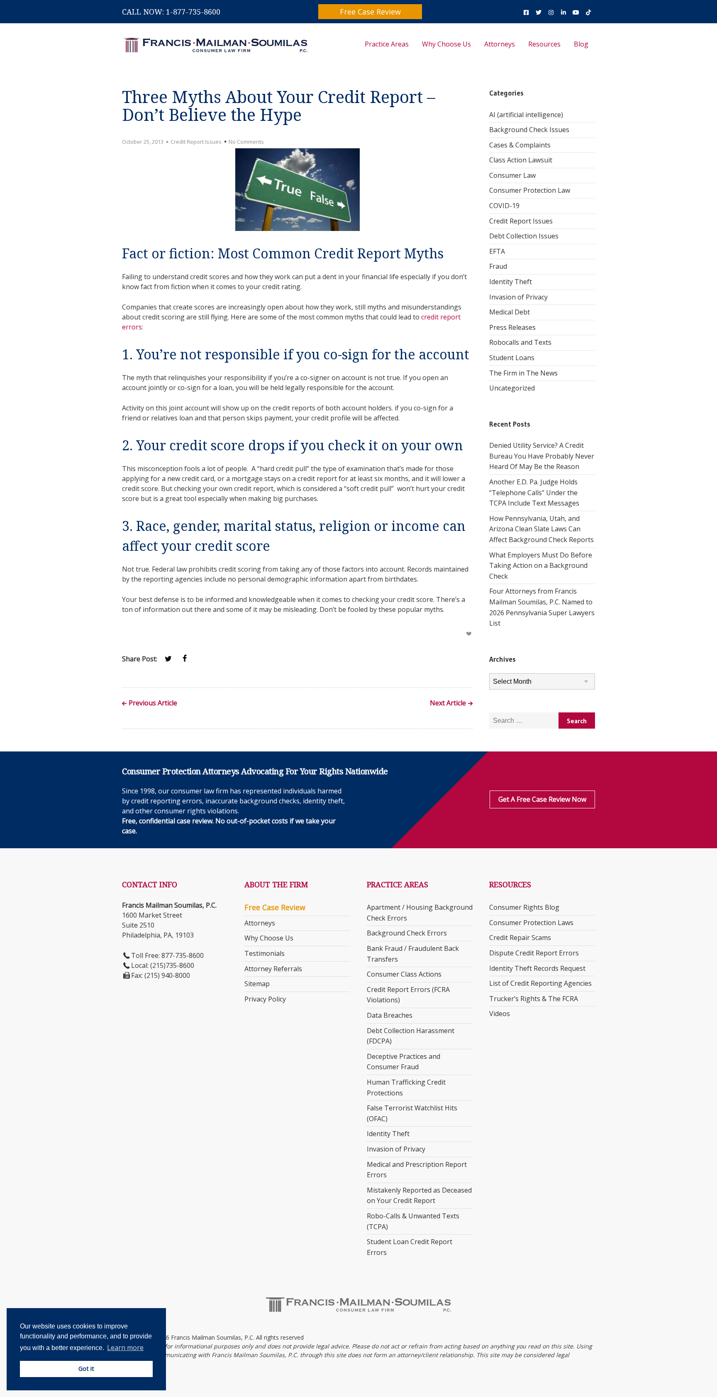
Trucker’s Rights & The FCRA (533, 998)
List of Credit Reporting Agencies (540, 983)
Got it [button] (86, 1368)
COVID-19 (504, 205)
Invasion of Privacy (518, 297)
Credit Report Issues (196, 141)
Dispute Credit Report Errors (534, 953)
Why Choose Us (446, 44)
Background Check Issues (529, 129)
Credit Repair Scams (520, 937)
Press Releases (512, 327)
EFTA (497, 251)
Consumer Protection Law (529, 190)
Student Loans (511, 357)
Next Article (448, 703)
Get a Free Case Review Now (542, 799)
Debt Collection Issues (523, 236)
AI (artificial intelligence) (526, 114)
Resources (544, 44)
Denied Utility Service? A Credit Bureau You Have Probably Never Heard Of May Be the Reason (541, 456)
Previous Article (153, 703)
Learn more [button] (125, 1347)
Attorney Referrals (273, 968)
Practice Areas (387, 44)
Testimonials (264, 953)
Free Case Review (370, 12)
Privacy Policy (265, 999)
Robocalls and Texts (520, 342)
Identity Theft (510, 281)
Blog (581, 44)
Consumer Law (512, 175)
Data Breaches (389, 1015)
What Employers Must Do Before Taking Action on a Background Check (540, 565)
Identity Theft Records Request (537, 968)
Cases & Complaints (520, 145)
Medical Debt (509, 312)
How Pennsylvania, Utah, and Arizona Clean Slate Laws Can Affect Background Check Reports (541, 529)
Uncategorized (512, 388)
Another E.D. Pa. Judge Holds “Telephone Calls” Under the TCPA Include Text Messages (534, 492)
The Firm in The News (523, 373)
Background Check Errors (407, 933)
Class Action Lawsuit (520, 159)
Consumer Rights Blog (524, 907)
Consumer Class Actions (404, 974)
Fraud (498, 266)
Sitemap (257, 983)
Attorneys (499, 44)
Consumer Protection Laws (531, 922)
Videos (499, 1013)
